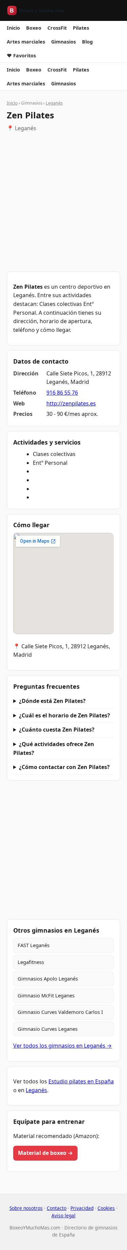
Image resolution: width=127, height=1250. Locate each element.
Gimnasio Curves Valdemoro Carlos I (60, 1011)
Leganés (54, 103)
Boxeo (33, 28)
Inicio (13, 28)
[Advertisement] (63, 202)
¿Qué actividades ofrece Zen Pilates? (53, 748)
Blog (87, 41)
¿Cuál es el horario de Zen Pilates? (64, 715)
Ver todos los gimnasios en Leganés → (62, 1045)
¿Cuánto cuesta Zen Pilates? (56, 729)
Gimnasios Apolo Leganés (48, 978)
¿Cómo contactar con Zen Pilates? (64, 767)
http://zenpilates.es (71, 403)
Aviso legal (63, 1215)
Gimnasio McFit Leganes (46, 995)
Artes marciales (26, 41)
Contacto (56, 1208)
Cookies (106, 1208)
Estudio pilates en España (81, 1081)
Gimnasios (63, 41)
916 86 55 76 (62, 392)
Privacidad (81, 1208)
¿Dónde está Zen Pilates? (52, 701)
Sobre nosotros (26, 1208)
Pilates (81, 28)
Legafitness (31, 962)
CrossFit (57, 28)
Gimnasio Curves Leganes (48, 1028)
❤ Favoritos (21, 55)
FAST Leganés (33, 945)
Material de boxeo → (45, 1153)
